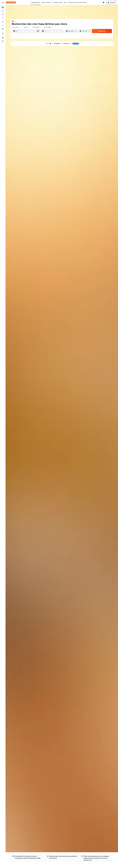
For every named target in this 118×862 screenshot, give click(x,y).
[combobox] (16, 27)
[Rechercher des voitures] (3, 14)
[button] (2, 2)
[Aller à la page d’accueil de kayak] (11, 2)
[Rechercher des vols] (3, 7)
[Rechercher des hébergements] (3, 10)
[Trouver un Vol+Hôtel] (3, 17)
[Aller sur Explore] (3, 22)
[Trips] (3, 33)
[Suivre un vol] (3, 25)
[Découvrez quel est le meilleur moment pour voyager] (3, 28)
